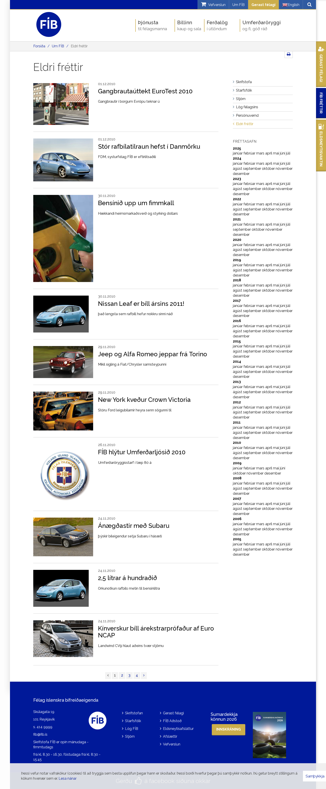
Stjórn (130, 736)
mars (260, 153)
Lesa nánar (68, 778)
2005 (237, 539)
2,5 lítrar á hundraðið (127, 578)
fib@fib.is (40, 734)
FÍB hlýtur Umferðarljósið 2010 (142, 452)
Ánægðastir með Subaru (133, 525)
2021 (237, 219)
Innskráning (228, 729)
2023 (237, 179)
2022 (237, 199)
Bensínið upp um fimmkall (136, 203)
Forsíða (39, 46)
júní (283, 153)
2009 (237, 463)
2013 (237, 382)
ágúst (238, 168)
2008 (237, 478)
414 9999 (44, 727)
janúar (238, 153)
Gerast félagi (263, 5)
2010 (237, 443)
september (252, 168)
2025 (237, 148)
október (269, 168)
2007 (237, 499)
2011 (237, 422)
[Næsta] (144, 675)
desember (241, 174)
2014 (237, 361)
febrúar (250, 153)
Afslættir (170, 736)
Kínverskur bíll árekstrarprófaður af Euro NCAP (156, 632)
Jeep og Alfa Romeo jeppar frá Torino (152, 354)
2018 (237, 280)
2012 (237, 402)
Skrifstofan (134, 713)
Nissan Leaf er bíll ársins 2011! (141, 303)
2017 (237, 300)
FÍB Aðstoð (172, 721)
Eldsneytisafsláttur (178, 729)
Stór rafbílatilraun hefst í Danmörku (149, 146)
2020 (237, 240)
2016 (237, 321)
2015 (237, 341)
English (293, 5)
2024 (237, 158)
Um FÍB (238, 5)
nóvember (284, 168)
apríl (269, 153)
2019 (237, 260)
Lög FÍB (131, 729)
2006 (237, 519)
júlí (288, 153)
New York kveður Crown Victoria (144, 399)
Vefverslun (171, 744)
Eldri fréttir (79, 46)
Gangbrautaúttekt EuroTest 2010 (145, 91)
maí (276, 153)
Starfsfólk (133, 721)
